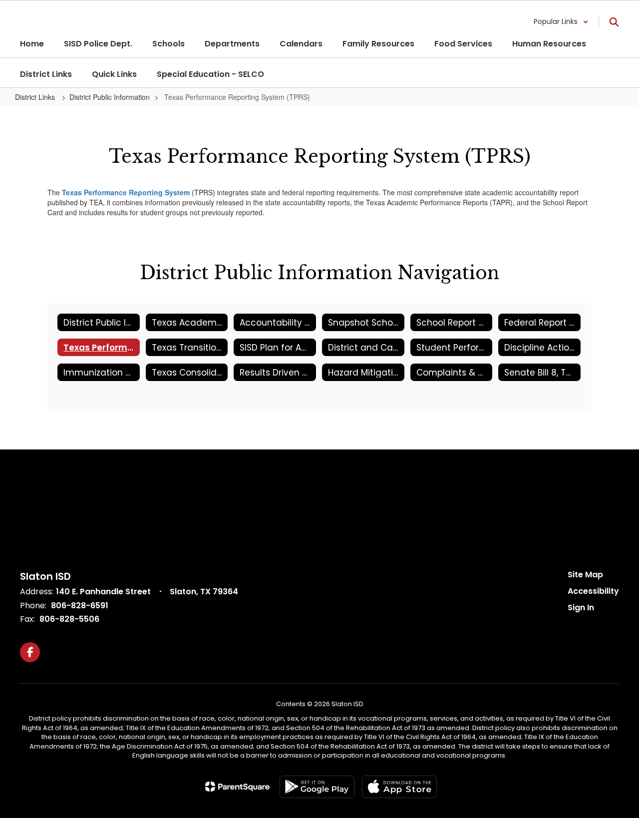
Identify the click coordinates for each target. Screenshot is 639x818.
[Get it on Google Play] (317, 787)
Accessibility (593, 591)
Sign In (581, 607)
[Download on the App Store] (399, 787)
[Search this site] (614, 22)
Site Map (585, 574)
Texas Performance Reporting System (126, 192)
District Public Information (109, 97)
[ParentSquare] (237, 786)
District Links (36, 97)
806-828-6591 (79, 605)
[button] (561, 21)
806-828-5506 (69, 619)
